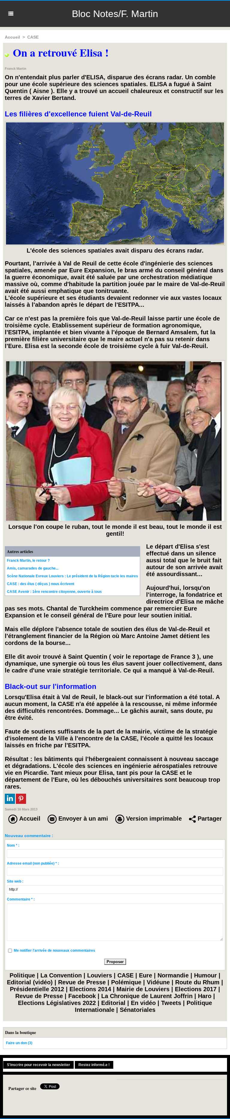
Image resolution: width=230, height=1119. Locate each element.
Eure (145, 975)
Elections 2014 (90, 989)
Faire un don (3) (19, 1043)
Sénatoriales (137, 1009)
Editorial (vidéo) (30, 982)
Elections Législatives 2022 (57, 1003)
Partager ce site (22, 1088)
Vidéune (158, 982)
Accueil (12, 37)
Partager (209, 818)
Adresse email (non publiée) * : (33, 863)
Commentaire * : (21, 899)
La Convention (61, 975)
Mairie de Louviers (143, 989)
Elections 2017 (196, 989)
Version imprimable (153, 818)
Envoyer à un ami (82, 818)
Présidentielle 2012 (37, 989)
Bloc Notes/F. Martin (115, 13)
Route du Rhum (197, 982)
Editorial (113, 1003)
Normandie (173, 975)
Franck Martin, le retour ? (28, 560)
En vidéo (143, 1003)
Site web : (15, 881)
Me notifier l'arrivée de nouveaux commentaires (54, 950)
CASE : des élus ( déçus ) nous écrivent (40, 584)
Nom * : (13, 845)
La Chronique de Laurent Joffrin (147, 996)
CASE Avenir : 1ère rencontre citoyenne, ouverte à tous (54, 592)
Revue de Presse (82, 982)
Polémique (126, 982)
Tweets (171, 1003)
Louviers (99, 975)
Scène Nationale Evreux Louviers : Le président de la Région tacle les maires (72, 576)
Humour (205, 975)
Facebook (82, 996)
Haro (204, 996)
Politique (22, 975)
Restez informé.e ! (94, 1065)
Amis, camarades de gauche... (32, 568)
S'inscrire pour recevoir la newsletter (38, 1065)
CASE (33, 37)
